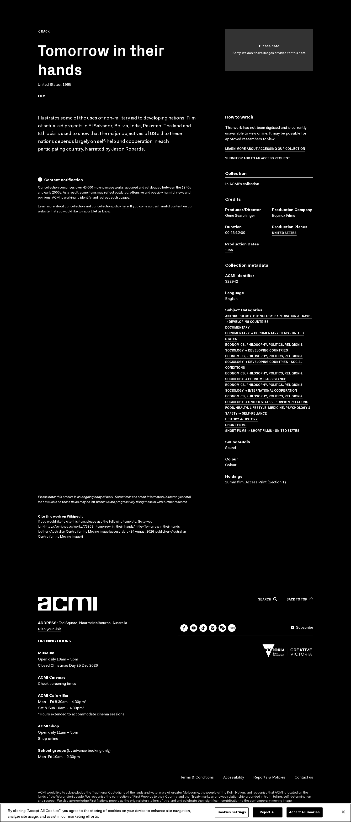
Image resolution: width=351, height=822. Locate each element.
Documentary (237, 327)
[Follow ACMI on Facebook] (184, 628)
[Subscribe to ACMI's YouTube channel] (193, 628)
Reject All (268, 812)
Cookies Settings (232, 812)
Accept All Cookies (304, 812)
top (297, 599)
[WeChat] (222, 628)
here (125, 206)
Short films (235, 424)
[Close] (343, 812)
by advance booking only (88, 751)
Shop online (48, 739)
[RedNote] (232, 628)
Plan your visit (49, 629)
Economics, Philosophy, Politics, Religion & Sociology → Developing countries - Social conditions (264, 361)
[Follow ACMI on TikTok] (203, 628)
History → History (241, 418)
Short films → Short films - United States (262, 430)
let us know (101, 211)
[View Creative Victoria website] (287, 651)
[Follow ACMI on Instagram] (213, 628)
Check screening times (57, 684)
